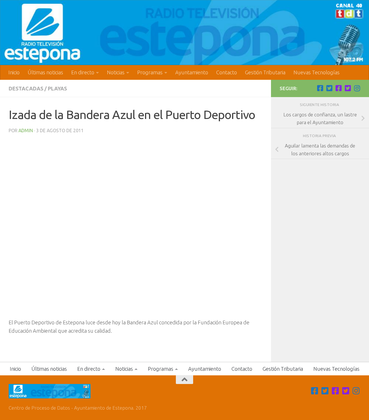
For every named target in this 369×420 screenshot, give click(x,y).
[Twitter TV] (329, 88)
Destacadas (26, 88)
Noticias (116, 72)
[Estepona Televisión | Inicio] (184, 32)
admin (25, 130)
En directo (82, 72)
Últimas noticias (45, 72)
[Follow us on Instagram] (356, 88)
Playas (57, 88)
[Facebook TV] (320, 88)
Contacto (226, 72)
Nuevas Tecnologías (316, 72)
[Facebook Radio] (338, 88)
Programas (150, 72)
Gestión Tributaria (265, 72)
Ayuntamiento (191, 72)
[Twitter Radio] (347, 88)
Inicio (14, 72)
